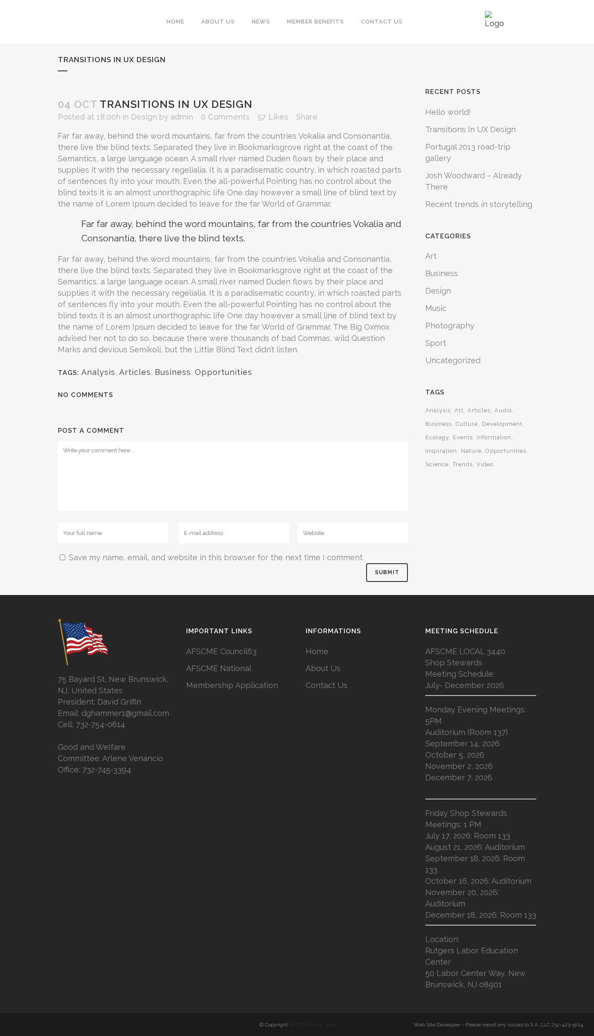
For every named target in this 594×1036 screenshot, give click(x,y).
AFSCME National (218, 668)
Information (494, 437)
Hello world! (448, 112)
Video (485, 464)
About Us (323, 668)
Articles (135, 372)
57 (272, 117)
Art (431, 256)
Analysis (98, 372)
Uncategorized (453, 360)
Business (173, 372)
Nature (471, 451)
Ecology (437, 437)
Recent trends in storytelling (478, 204)
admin (181, 116)
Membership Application (232, 685)
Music (436, 308)
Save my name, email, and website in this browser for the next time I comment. (216, 557)
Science (437, 464)
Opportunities (223, 372)
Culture (467, 424)
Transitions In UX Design (470, 129)
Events (463, 437)
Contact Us (326, 685)
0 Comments (225, 116)
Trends (463, 464)
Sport (435, 343)
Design (144, 116)
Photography (449, 325)
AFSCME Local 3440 (312, 1025)
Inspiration (441, 451)
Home (317, 651)
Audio (503, 410)
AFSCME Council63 (221, 651)
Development (502, 424)
